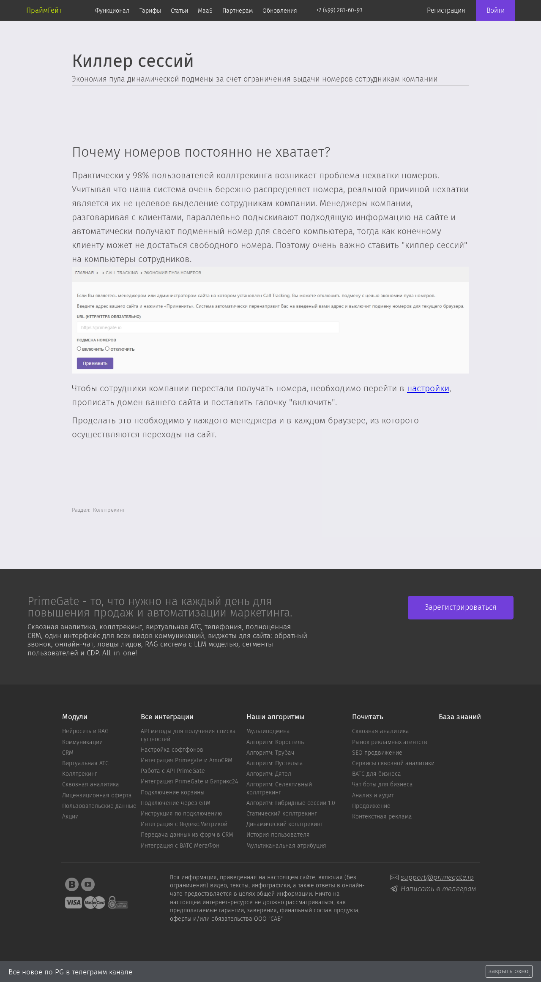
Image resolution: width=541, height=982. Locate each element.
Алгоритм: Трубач (270, 753)
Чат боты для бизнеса (382, 785)
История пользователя (278, 835)
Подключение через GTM (175, 803)
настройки (428, 389)
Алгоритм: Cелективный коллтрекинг (279, 788)
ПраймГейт (44, 10)
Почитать (367, 717)
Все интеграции (167, 717)
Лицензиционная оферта (97, 796)
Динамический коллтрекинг (284, 824)
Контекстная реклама (382, 817)
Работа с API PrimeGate (173, 771)
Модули (74, 717)
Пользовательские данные (99, 806)
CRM (68, 753)
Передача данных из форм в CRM (187, 835)
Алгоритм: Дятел (268, 774)
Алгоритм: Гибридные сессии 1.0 (290, 803)
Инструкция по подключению (181, 814)
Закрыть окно (509, 971)
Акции (70, 817)
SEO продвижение (377, 753)
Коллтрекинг (79, 774)
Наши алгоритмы (275, 717)
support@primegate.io (437, 877)
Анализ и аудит (373, 796)
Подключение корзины (173, 793)
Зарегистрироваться (461, 607)
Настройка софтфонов (172, 750)
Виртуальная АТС (85, 764)
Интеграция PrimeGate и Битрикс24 (189, 782)
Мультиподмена (268, 731)
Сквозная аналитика (90, 785)
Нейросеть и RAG (85, 731)
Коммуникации (82, 742)
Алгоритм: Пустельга (274, 764)
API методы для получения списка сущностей (188, 735)
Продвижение (371, 806)
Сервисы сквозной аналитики (393, 764)
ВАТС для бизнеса (376, 774)
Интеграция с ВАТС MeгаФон (180, 846)
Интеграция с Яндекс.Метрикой (184, 824)
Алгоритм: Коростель (275, 742)
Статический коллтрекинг (281, 814)
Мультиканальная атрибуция (286, 846)
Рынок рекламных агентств (389, 742)
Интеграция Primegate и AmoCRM (186, 761)
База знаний (460, 717)
